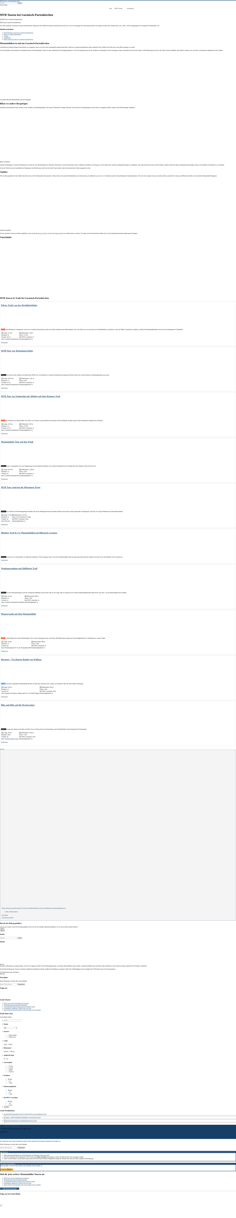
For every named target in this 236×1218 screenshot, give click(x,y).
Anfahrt (6, 36)
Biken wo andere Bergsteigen (12, 34)
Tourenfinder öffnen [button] (6, 1017)
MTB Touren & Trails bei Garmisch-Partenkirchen (18, 39)
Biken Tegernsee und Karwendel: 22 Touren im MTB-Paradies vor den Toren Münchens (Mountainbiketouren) (34, 908)
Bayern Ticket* (42, 233)
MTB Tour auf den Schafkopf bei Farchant (16, 1003)
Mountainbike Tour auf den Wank (17, 442)
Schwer (11, 1071)
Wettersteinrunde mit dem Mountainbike (15, 1005)
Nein (10, 1083)
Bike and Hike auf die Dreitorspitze (18, 705)
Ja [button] (2, 928)
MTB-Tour (12, 1037)
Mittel (11, 1070)
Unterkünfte (7, 38)
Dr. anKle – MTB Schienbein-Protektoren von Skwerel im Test (22, 1117)
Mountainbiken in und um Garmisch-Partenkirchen (18, 33)
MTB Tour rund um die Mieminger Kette (20, 487)
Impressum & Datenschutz (11, 1125)
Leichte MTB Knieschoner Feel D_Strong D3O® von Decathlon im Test (25, 1114)
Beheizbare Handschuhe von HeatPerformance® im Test (20, 1121)
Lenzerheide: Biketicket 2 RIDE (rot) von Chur (17, 1008)
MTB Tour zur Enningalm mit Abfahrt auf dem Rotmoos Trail (30, 396)
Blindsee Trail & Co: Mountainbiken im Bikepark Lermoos (29, 533)
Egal (10, 1079)
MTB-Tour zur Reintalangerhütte (17, 351)
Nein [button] (2, 930)
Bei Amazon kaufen (7, 917)
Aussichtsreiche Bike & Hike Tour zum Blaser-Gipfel (19, 1006)
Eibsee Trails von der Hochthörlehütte (19, 305)
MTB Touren (118, 8)
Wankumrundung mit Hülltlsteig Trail (19, 568)
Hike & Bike (13, 1035)
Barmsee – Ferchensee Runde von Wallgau (21, 659)
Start (110, 8)
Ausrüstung (130, 8)
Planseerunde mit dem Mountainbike (18, 614)
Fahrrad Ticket (59, 233)
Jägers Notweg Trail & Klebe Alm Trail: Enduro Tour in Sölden (22, 1010)
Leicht (11, 1066)
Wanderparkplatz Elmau (12, 739)
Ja (10, 1081)
